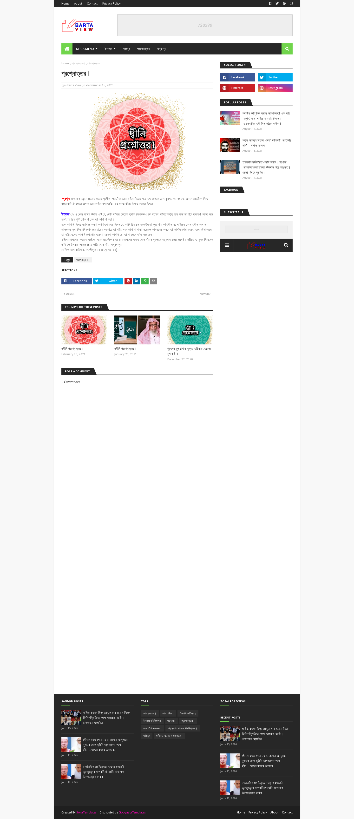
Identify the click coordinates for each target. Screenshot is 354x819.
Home (65, 3)
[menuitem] (66, 48)
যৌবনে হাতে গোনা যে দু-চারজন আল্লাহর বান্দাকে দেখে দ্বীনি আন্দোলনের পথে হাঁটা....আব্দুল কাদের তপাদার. (105, 745)
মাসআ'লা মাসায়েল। (152, 728)
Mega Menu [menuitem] (85, 49)
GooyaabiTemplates (132, 812)
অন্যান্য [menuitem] (161, 49)
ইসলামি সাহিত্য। (188, 713)
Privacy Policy (111, 3)
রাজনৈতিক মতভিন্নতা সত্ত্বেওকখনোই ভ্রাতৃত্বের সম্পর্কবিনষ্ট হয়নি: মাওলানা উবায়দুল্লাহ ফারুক (103, 772)
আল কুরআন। (149, 713)
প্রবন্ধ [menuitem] (126, 49)
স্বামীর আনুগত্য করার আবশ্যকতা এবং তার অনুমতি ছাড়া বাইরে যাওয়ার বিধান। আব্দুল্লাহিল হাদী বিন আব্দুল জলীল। (266, 118)
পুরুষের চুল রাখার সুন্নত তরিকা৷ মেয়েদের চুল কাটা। (189, 351)
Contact (92, 3)
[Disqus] (137, 509)
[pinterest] (284, 3)
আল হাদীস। (168, 713)
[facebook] (270, 3)
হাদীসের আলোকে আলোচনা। (169, 736)
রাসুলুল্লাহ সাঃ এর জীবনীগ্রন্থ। (182, 728)
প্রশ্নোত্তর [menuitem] (143, 49)
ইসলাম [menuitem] (108, 49)
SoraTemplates (86, 812)
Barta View (74, 85)
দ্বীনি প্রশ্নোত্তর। (72, 348)
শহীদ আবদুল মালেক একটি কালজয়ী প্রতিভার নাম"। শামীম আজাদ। (267, 142)
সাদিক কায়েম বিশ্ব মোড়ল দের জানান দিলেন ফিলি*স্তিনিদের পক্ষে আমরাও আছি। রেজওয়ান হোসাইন (106, 718)
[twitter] (277, 3)
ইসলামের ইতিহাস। (152, 721)
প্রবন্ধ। (171, 721)
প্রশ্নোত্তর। (78, 63)
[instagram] (291, 3)
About (78, 3)
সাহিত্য (146, 736)
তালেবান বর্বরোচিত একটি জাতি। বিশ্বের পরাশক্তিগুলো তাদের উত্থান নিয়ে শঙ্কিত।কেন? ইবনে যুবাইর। (266, 167)
